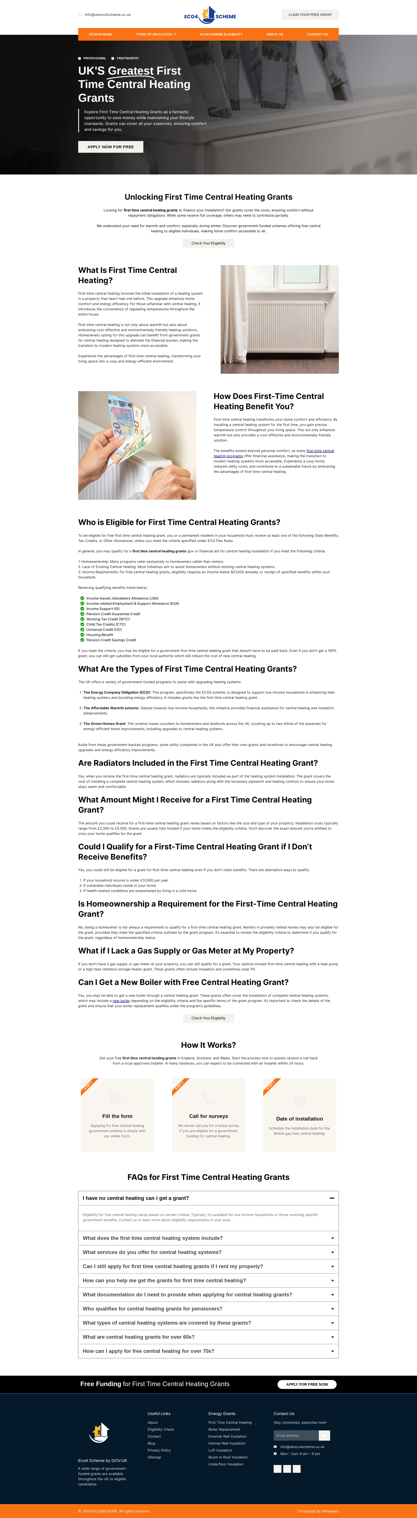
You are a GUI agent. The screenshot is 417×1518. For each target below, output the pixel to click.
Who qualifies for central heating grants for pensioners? (153, 1309)
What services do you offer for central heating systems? (152, 1252)
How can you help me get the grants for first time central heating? (164, 1280)
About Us (275, 34)
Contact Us (317, 34)
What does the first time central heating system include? (153, 1238)
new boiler (121, 1000)
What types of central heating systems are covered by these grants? (167, 1323)
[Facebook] (277, 1469)
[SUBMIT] (324, 1435)
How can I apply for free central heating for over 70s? (149, 1351)
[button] (208, 1198)
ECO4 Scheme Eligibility (221, 34)
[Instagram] (297, 1469)
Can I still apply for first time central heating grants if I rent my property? (173, 1266)
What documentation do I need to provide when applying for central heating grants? (187, 1294)
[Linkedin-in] (287, 1469)
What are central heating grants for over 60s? (139, 1337)
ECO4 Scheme (100, 34)
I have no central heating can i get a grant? (136, 1198)
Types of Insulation (154, 34)
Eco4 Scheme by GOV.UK (102, 1460)
